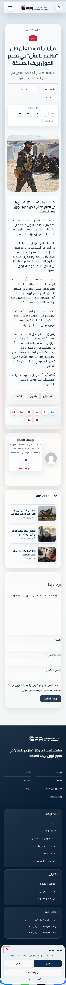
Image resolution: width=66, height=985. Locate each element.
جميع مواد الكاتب (25, 468)
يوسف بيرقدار (47, 89)
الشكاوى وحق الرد (47, 899)
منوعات (28, 788)
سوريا (28, 30)
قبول (48, 963)
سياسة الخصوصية (47, 891)
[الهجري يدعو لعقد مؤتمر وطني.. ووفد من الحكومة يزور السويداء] (47, 534)
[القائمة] (10, 8)
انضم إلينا (27, 780)
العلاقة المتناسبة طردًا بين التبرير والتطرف (23, 552)
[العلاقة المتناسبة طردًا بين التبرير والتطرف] (47, 554)
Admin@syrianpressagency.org (41, 932)
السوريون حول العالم (54, 788)
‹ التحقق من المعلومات (44, 861)
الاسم (58, 640)
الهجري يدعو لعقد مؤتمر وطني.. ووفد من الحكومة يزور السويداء (24, 532)
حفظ (29, 113)
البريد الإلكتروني (53, 655)
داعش (47, 396)
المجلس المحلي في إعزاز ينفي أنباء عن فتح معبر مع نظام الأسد (23, 511)
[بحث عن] (59, 8)
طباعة (19, 113)
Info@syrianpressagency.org (42, 926)
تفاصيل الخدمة (35, 979)
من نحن (52, 823)
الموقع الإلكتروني (53, 670)
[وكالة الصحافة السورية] (35, 8)
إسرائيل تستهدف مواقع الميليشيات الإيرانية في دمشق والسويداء (33, 379)
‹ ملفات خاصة (49, 853)
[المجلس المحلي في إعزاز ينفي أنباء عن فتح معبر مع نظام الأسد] (47, 513)
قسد (17, 396)
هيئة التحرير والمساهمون (43, 838)
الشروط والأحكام (48, 884)
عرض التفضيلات (33, 972)
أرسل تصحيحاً (49, 120)
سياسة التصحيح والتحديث (44, 846)
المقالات (58, 780)
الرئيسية (35, 30)
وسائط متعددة (56, 796)
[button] (6, 949)
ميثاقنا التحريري (49, 831)
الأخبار (28, 772)
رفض (18, 963)
